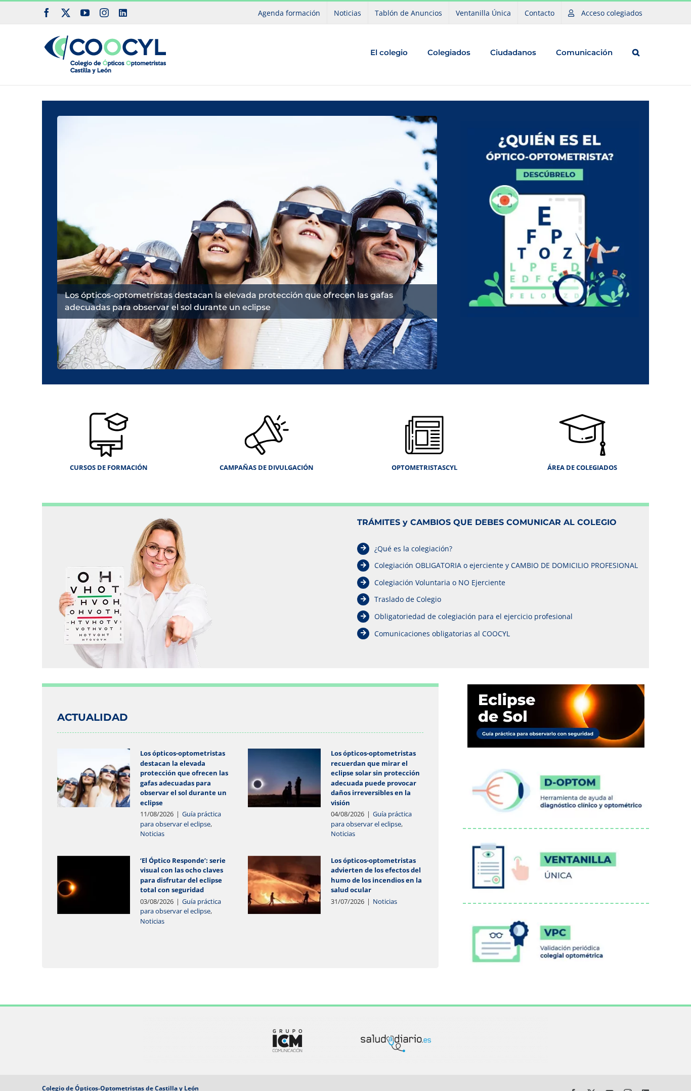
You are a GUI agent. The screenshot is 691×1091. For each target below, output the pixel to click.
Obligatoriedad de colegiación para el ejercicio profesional (473, 616)
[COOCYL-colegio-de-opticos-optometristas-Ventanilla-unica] (556, 836)
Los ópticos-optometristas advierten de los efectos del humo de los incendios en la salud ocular (376, 875)
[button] (635, 52)
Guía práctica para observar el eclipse (180, 818)
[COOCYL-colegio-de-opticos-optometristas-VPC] (556, 910)
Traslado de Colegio (407, 599)
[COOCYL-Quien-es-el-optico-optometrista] (549, 123)
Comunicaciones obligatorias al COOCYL (442, 633)
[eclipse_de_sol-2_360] (555, 687)
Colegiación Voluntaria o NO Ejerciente (439, 582)
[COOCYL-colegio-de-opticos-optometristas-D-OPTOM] (556, 760)
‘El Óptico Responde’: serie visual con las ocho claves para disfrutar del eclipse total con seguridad (183, 875)
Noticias (152, 833)
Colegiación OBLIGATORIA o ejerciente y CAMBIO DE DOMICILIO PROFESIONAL (506, 565)
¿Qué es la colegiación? (413, 548)
